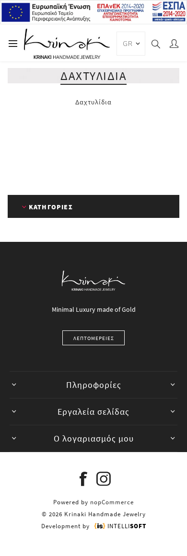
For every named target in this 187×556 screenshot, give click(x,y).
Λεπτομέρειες (93, 338)
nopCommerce (112, 502)
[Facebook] (83, 479)
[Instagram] (103, 479)
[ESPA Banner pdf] (93, 22)
